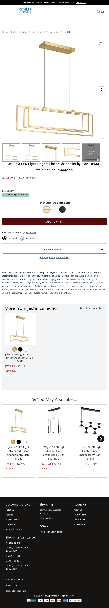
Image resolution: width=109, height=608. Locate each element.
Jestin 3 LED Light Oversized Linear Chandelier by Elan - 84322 (20, 358)
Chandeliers (54, 32)
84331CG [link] (67, 32)
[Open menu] (5, 12)
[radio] (46, 209)
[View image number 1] (11, 152)
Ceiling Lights (38, 32)
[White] (26, 349)
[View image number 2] (31, 152)
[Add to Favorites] (100, 43)
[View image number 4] (71, 152)
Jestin (63, 169)
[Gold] (14, 349)
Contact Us (81, 2)
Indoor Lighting (19, 32)
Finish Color (45, 203)
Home (5, 32)
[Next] (100, 438)
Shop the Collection (91, 308)
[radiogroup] (54, 209)
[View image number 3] (51, 152)
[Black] (20, 349)
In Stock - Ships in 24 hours (15, 194)
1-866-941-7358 (66, 2)
